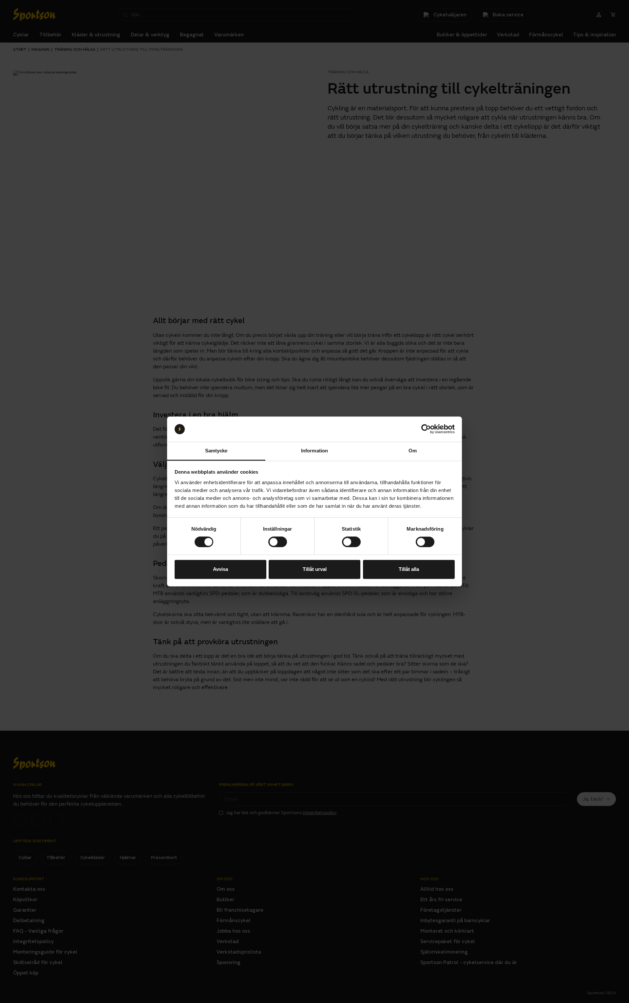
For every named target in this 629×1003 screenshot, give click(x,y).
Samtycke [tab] (216, 450)
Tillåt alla (409, 569)
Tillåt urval (315, 569)
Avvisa (220, 569)
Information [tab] (314, 450)
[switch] (277, 542)
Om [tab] (413, 450)
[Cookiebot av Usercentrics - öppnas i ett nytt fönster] (426, 429)
